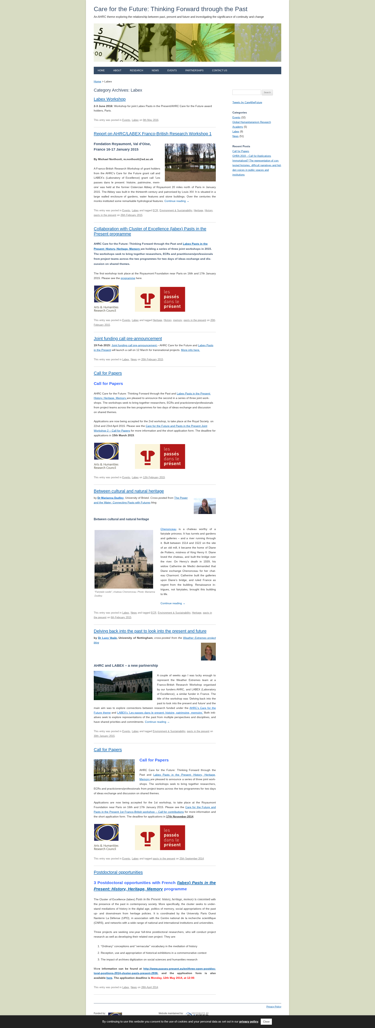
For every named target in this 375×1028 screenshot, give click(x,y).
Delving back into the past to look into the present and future (150, 631)
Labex (135, 120)
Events (172, 70)
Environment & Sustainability (176, 210)
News (155, 70)
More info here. (190, 350)
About (117, 70)
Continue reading (176, 201)
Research (136, 70)
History (208, 210)
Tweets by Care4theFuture (247, 102)
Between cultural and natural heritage (129, 491)
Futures (145, 502)
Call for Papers (108, 373)
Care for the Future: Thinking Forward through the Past (170, 8)
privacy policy (248, 1021)
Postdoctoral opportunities (118, 872)
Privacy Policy (273, 1006)
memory (177, 320)
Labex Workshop (110, 99)
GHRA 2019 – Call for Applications (251, 155)
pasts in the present (105, 215)
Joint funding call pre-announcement (128, 338)
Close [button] (266, 1021)
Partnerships (194, 70)
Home (101, 70)
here (109, 977)
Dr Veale (107, 637)
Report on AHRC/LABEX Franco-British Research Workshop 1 (153, 133)
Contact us (219, 70)
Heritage (198, 210)
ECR (155, 210)
